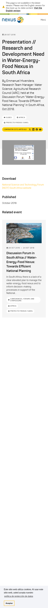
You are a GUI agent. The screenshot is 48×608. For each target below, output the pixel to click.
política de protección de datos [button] (18, 596)
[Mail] (40, 129)
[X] (30, 129)
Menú (43, 20)
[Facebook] (37, 129)
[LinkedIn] (33, 129)
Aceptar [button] (9, 603)
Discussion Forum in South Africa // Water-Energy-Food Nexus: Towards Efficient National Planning (21, 262)
